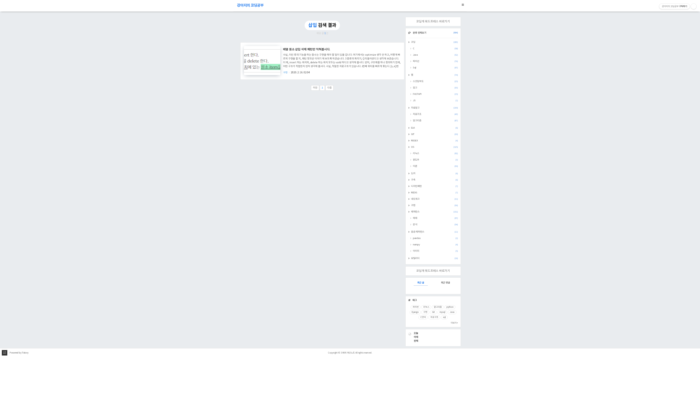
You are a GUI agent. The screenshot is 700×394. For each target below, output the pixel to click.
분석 (435, 224)
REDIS (434, 192)
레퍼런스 (434, 211)
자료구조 (435, 114)
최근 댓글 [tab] (445, 282)
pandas (435, 238)
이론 (435, 166)
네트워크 (434, 199)
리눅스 (435, 153)
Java (435, 55)
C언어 (423, 317)
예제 (435, 218)
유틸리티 (434, 258)
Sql (435, 67)
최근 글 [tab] (420, 282)
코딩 (434, 42)
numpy (435, 244)
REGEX (434, 140)
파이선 (435, 61)
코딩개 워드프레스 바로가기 (433, 21)
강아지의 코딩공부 (250, 5)
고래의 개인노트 (348, 353)
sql (444, 317)
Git (433, 312)
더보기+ (454, 323)
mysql (442, 312)
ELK (434, 128)
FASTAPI (435, 94)
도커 (434, 173)
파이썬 (416, 307)
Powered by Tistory (19, 353)
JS (435, 100)
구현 (285, 72)
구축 (434, 180)
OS (434, 147)
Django (415, 312)
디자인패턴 (434, 186)
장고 (435, 87)
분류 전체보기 (435, 33)
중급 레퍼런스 (434, 232)
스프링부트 (435, 81)
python (450, 307)
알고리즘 (435, 120)
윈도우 (435, 160)
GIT (434, 134)
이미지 (435, 251)
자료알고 (434, 108)
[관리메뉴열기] (693, 6)
